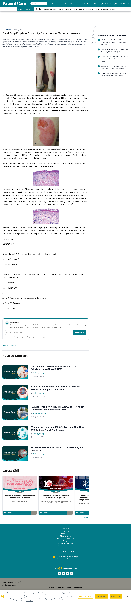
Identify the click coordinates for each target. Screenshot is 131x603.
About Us (65, 529)
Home (51, 587)
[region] (65, 596)
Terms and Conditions (65, 538)
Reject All (101, 596)
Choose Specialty (24, 9)
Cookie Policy (30, 601)
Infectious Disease (9, 345)
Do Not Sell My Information (65, 543)
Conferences (73, 3)
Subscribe (78, 332)
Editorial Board (65, 536)
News (56, 3)
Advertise (65, 531)
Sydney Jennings (39, 373)
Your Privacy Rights (65, 546)
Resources (85, 3)
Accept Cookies (116, 596)
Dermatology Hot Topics (108, 9)
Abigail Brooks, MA (39, 413)
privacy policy (43, 337)
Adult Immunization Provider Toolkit (89, 9)
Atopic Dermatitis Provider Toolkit (67, 9)
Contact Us (65, 533)
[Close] (127, 596)
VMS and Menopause (50, 9)
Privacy (65, 541)
